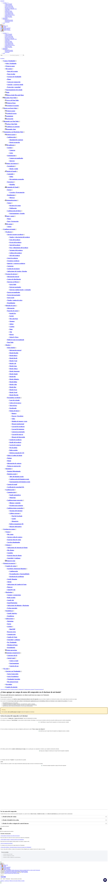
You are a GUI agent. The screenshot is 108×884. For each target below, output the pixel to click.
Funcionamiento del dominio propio (19, 481)
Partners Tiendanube (8, 16)
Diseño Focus (13, 389)
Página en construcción (14, 466)
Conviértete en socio (8, 872)
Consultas (10, 553)
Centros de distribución (14, 279)
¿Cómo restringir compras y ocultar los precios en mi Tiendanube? (12, 839)
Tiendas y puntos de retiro (14, 300)
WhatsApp (12, 497)
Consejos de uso (14, 666)
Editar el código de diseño (14, 455)
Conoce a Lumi (13, 660)
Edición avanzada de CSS (16, 453)
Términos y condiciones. (4, 880)
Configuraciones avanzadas (10, 14)
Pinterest (9, 587)
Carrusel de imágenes (18, 429)
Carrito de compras (15, 445)
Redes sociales (13, 450)
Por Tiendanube (12, 642)
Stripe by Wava (13, 337)
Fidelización (13, 208)
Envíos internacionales (13, 295)
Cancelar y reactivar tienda (15, 84)
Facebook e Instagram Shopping (16, 568)
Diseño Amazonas (14, 371)
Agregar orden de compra (14, 537)
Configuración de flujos (14, 211)
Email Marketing (12, 603)
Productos (9, 232)
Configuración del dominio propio (19, 479)
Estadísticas (9, 610)
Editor (11, 176)
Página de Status (16, 873)
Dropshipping (11, 303)
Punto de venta (11, 560)
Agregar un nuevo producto (15, 234)
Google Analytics (12, 613)
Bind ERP (12, 629)
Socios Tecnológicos (13, 676)
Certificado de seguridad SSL (15, 487)
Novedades (9, 684)
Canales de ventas (11, 566)
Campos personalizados (16, 158)
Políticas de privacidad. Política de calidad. (17, 880)
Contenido (10, 174)
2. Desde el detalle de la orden (8, 855)
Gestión (9, 147)
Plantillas (12, 184)
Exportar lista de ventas (14, 539)
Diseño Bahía (13, 382)
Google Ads (10, 600)
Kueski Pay (12, 313)
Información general (13, 276)
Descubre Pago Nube (10, 97)
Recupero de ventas (15, 205)
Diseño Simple (13, 374)
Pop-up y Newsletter (17, 416)
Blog (5, 871)
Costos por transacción (13, 82)
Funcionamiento (14, 663)
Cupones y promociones (14, 595)
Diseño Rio (12, 376)
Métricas (12, 197)
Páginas (9, 458)
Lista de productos (12, 258)
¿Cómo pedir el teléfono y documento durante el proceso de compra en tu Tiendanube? (15, 847)
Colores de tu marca (15, 403)
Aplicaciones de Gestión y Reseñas (17, 271)
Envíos (9, 189)
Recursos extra (11, 631)
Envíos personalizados (13, 292)
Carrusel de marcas (17, 434)
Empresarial (38, 870)
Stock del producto (14, 245)
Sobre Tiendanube (11, 63)
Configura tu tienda (8, 4)
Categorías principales (18, 432)
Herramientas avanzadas (16, 179)
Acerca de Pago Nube (12, 100)
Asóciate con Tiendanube (13, 671)
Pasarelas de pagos (12, 310)
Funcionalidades (8, 870)
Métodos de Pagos (12, 645)
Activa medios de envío (9, 13)
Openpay (12, 321)
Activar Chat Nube (11, 124)
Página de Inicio (14, 410)
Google (14, 518)
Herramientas (5, 49)
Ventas (9, 203)
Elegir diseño (11, 347)
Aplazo (11, 324)
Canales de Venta (12, 637)
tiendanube (2, 0)
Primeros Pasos (11, 103)
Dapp (11, 329)
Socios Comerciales (12, 674)
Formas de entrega (11, 274)
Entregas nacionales (15, 287)
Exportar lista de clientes (14, 555)
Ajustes (9, 226)
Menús (9, 460)
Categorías (5, 2)
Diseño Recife (13, 358)
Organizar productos (13, 260)
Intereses (12, 161)
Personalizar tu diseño (13, 397)
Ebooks (16, 871)
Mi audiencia (10, 145)
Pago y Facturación (12, 221)
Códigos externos (14, 513)
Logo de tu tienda (14, 400)
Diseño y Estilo (13, 168)
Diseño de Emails (11, 171)
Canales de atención (11, 687)
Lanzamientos (5, 48)
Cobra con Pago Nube (9, 5)
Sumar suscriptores (11, 163)
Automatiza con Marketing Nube (11, 8)
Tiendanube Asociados (13, 679)
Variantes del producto (16, 250)
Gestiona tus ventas (8, 10)
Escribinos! (2, 58)
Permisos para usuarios (16, 505)
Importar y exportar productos (16, 263)
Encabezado (12, 408)
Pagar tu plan (11, 74)
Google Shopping (12, 579)
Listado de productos (15, 439)
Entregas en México (13, 282)
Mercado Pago (13, 318)
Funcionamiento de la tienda (14, 89)
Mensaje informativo (15, 526)
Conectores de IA (12, 655)
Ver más (6, 668)
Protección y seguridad (13, 87)
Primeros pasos (10, 66)
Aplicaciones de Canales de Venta (16, 584)
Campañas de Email (12, 187)
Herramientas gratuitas (9, 50)
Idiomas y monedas (14, 503)
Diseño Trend (13, 392)
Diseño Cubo (13, 384)
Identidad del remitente (16, 140)
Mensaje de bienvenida (18, 437)
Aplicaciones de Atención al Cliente (17, 547)
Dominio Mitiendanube (14, 471)
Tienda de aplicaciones (9, 51)
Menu (3, 31)
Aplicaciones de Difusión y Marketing (18, 605)
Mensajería (15, 521)
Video (13, 418)
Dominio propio (11, 474)
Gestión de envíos (11, 113)
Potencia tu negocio (9, 563)
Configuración (11, 137)
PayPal (11, 316)
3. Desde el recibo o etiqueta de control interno (11, 857)
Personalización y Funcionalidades (19, 574)
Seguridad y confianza (13, 639)
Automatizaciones (12, 200)
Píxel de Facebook (17, 516)
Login (4, 23)
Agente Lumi (11, 658)
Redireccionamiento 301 (16, 524)
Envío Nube (12, 284)
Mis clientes (10, 550)
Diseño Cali (12, 363)
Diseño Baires (13, 355)
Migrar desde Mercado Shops (15, 95)
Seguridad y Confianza (13, 558)
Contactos (12, 150)
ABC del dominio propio (16, 476)
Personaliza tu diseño (8, 11)
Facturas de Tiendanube (14, 76)
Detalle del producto (15, 442)
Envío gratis (10, 297)
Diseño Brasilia (13, 353)
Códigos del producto (15, 253)
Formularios (10, 166)
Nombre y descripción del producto (19, 237)
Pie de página (13, 447)
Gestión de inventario (13, 268)
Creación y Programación (16, 192)
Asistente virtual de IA (13, 653)
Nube (7, 92)
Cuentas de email (12, 484)
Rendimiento (11, 195)
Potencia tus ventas (8, 15)
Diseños (13, 870)
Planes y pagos (10, 216)
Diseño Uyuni (13, 361)
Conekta (11, 326)
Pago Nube (10, 342)
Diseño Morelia (13, 395)
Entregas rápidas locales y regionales (20, 289)
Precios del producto (15, 242)
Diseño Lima (13, 366)
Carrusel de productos (18, 426)
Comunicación (11, 492)
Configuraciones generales (14, 500)
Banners (14, 413)
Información (10, 308)
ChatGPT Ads (11, 589)
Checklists (22, 871)
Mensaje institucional (18, 424)
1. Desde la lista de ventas (7, 854)
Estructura (10, 182)
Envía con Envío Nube (9, 6)
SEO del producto (14, 255)
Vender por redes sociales (30, 870)
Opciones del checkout (15, 510)
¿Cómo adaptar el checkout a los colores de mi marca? (10, 835)
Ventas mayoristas (11, 650)
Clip (10, 332)
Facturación (9, 118)
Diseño (8, 345)
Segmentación (11, 155)
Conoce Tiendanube (8, 3)
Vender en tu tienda (22, 870)
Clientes (8, 545)
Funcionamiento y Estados (17, 213)
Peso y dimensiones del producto (18, 247)
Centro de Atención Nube (5, 689)
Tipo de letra (13, 405)
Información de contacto (14, 463)
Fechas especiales (12, 608)
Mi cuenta (9, 68)
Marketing (9, 592)
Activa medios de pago (9, 12)
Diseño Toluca (13, 368)
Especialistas (7, 52)
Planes (9, 79)
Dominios (8, 468)
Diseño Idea (12, 387)
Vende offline (7, 9)
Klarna (11, 334)
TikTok (9, 582)
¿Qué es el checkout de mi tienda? (6, 843)
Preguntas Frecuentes (12, 105)
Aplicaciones (9, 618)
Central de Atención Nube (8, 873)
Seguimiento (9, 116)
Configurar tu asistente (13, 126)
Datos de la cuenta (12, 71)
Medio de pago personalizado (15, 339)
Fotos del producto (14, 239)
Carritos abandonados (13, 542)
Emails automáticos (15, 495)
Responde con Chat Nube (9, 7)
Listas (11, 153)
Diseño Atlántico (14, 379)
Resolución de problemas (16, 576)
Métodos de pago (11, 305)
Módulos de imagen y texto (19, 421)
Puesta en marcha (14, 142)
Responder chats (11, 129)
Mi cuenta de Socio (12, 681)
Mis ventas (10, 534)
